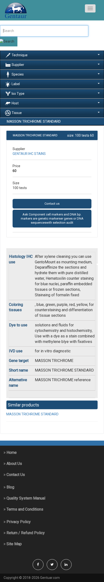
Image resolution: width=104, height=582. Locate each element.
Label (16, 84)
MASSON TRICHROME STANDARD (32, 414)
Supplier (18, 64)
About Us (14, 463)
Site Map (14, 544)
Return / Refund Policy (25, 533)
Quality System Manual (25, 498)
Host (15, 103)
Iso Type (18, 93)
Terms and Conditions (24, 509)
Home (11, 452)
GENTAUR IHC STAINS (29, 154)
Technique (20, 55)
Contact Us (15, 474)
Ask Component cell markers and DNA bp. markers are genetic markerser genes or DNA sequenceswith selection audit (52, 219)
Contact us (52, 203)
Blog (10, 487)
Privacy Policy (18, 521)
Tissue (17, 112)
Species (18, 74)
